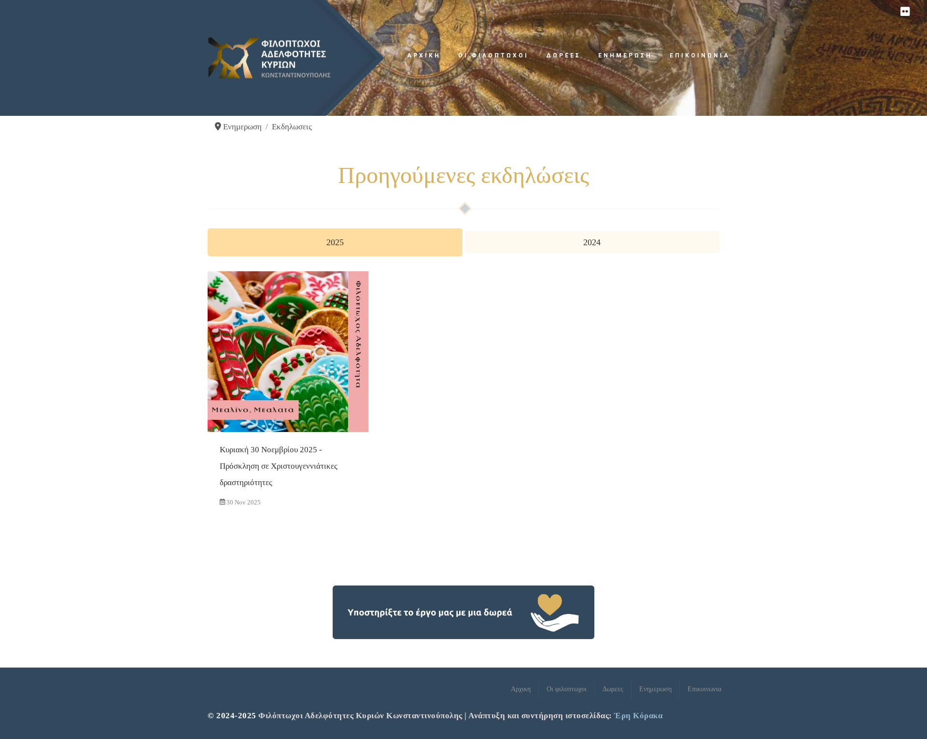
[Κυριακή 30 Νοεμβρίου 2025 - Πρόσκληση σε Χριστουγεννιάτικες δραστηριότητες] (288, 392)
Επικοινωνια (700, 55)
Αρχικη (424, 55)
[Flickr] (905, 12)
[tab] (335, 242)
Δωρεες (563, 55)
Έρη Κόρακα (638, 715)
